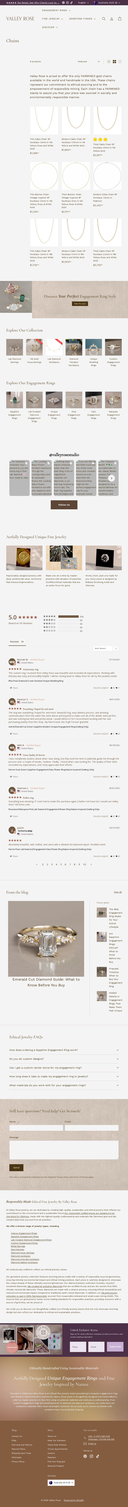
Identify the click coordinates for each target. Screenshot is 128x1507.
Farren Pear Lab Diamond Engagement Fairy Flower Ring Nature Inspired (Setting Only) (50, 849)
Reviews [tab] (14, 641)
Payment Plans (18, 1449)
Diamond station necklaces (24, 1262)
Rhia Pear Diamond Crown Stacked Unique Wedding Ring (36, 680)
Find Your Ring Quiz (56, 1462)
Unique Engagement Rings (24, 1233)
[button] (112, 688)
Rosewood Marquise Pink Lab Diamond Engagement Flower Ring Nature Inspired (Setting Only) (54, 809)
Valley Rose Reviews (57, 1445)
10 (84, 864)
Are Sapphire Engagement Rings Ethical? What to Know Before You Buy (115, 947)
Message (13, 1137)
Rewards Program (56, 1466)
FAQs (14, 1440)
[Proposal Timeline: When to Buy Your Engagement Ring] (102, 972)
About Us (52, 1436)
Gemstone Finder (81, 18)
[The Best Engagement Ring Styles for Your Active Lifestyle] (102, 912)
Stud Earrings (17, 1249)
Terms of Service (80, 1177)
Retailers (52, 1457)
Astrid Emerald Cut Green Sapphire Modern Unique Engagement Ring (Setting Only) (48, 726)
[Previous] (16, 478)
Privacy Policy (63, 1177)
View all (118, 892)
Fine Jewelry (51, 18)
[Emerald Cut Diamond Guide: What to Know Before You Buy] (46, 939)
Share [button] (15, 688)
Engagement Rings (55, 10)
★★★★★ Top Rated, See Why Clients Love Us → (32, 2)
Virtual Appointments (58, 1449)
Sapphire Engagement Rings (25, 1236)
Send (16, 1167)
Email (68, 1121)
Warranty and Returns (22, 1445)
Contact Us (17, 1436)
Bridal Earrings (18, 1246)
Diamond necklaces (20, 1256)
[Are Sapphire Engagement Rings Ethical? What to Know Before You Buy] (102, 937)
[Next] (111, 478)
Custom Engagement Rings (24, 1243)
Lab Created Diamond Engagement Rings (31, 1240)
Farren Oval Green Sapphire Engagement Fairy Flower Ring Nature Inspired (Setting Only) (51, 769)
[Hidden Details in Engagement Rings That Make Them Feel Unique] (102, 996)
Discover (48, 27)
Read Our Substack (57, 1440)
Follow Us (64, 504)
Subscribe (115, 1346)
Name (12, 1121)
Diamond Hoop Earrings (22, 1253)
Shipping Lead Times (21, 1453)
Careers (51, 1453)
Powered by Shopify (74, 1500)
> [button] (91, 864)
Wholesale (16, 1457)
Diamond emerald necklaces (25, 1259)
